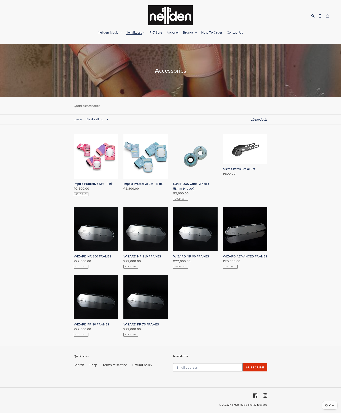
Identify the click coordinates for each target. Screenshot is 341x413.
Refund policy (142, 365)
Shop (93, 365)
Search (79, 365)
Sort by (78, 119)
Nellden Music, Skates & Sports (248, 404)
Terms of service (114, 365)
